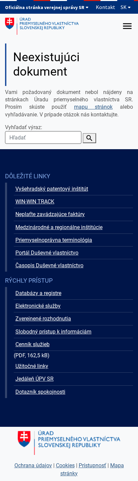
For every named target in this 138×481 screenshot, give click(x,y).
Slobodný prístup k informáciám (53, 331)
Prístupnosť (92, 465)
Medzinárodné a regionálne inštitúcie (58, 227)
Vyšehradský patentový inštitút (51, 189)
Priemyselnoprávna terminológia (53, 240)
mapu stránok (93, 107)
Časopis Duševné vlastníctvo (49, 265)
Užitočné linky (31, 366)
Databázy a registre (38, 293)
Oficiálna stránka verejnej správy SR (45, 7)
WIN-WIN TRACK (34, 201)
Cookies (65, 465)
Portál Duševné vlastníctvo (46, 253)
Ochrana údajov (33, 465)
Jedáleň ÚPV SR (34, 379)
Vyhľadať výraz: (23, 127)
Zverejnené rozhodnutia (43, 318)
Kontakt (105, 7)
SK (124, 7)
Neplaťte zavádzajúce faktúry (50, 214)
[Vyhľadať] (89, 138)
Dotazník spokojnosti (40, 392)
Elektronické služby (38, 306)
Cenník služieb (32, 344)
